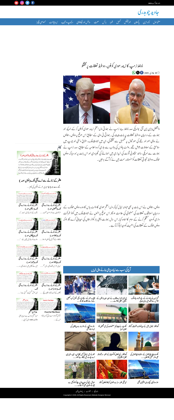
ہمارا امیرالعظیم (33, 311)
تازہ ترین (146, 22)
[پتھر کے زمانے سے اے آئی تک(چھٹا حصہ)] (50, 224)
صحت (96, 22)
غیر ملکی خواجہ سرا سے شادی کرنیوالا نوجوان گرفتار (113, 382)
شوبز (111, 22)
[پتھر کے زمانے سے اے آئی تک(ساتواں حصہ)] (27, 198)
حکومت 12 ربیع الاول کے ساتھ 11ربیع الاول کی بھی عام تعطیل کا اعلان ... (144, 355)
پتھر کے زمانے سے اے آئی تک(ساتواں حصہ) (28, 206)
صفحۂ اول (156, 22)
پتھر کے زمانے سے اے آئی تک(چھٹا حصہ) (51, 233)
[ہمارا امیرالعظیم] (27, 305)
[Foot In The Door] (50, 305)
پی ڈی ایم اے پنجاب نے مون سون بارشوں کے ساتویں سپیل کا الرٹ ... (112, 299)
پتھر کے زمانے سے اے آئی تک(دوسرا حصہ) (51, 286)
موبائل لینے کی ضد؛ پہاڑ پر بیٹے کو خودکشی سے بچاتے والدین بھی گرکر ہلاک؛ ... (81, 383)
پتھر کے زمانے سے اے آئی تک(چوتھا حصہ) (51, 260)
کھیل (118, 22)
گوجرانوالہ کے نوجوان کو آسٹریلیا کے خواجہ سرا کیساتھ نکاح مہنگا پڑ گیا (112, 355)
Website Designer (98, 395)
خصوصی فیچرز (41, 22)
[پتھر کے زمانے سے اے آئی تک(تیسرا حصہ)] (27, 251)
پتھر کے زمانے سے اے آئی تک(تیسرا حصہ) (28, 260)
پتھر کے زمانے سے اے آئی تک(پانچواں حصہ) (28, 233)
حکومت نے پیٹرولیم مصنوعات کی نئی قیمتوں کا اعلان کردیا (113, 327)
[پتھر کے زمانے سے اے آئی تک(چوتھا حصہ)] (50, 251)
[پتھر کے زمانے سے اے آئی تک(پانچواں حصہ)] (27, 224)
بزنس (104, 22)
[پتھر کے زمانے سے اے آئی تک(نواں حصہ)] (39, 164)
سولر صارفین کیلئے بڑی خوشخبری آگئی (147, 382)
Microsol (108, 395)
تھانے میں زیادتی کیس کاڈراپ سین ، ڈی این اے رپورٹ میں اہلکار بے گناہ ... (80, 355)
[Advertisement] (87, 42)
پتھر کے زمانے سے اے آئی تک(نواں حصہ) (40, 180)
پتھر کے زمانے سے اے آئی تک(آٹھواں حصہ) (51, 206)
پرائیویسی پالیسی (79, 391)
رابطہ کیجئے (96, 391)
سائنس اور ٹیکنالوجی (83, 22)
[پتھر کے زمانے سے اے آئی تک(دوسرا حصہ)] (50, 278)
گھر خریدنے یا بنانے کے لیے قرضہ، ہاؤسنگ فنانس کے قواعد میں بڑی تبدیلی (144, 299)
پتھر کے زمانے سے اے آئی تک (28, 286)
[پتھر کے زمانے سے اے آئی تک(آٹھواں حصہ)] (50, 198)
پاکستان (136, 22)
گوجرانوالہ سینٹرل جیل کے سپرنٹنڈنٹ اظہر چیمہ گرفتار (143, 326)
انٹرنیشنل (127, 22)
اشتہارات (88, 391)
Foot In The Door (52, 311)
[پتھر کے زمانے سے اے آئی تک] (27, 278)
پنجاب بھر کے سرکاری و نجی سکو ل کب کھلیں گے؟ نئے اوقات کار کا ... (80, 299)
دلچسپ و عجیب (67, 22)
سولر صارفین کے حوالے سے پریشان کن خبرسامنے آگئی (82, 327)
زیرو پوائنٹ (53, 22)
